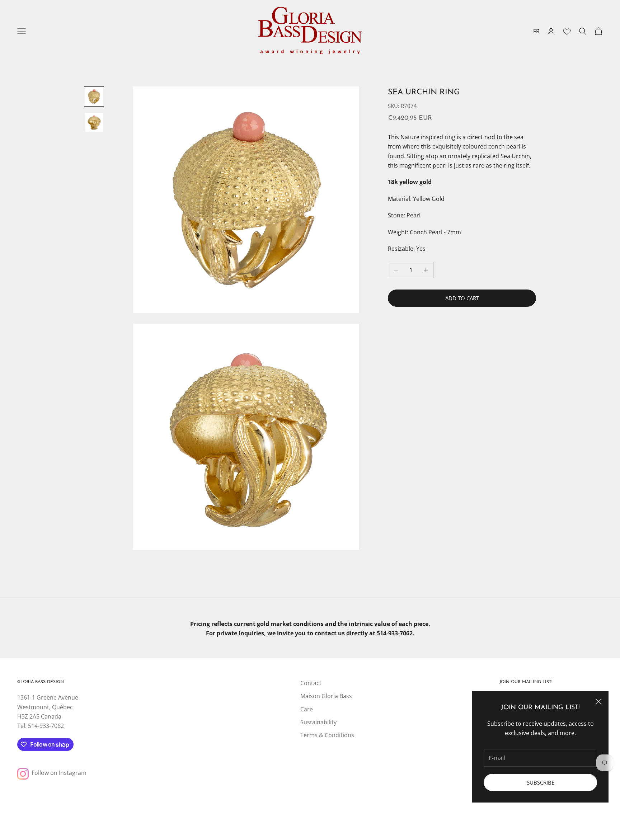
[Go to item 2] (94, 122)
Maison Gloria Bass (326, 696)
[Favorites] (567, 31)
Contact (310, 683)
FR (536, 31)
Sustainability (318, 722)
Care (306, 709)
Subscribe (540, 782)
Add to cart (462, 298)
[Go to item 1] (94, 96)
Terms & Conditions (327, 735)
